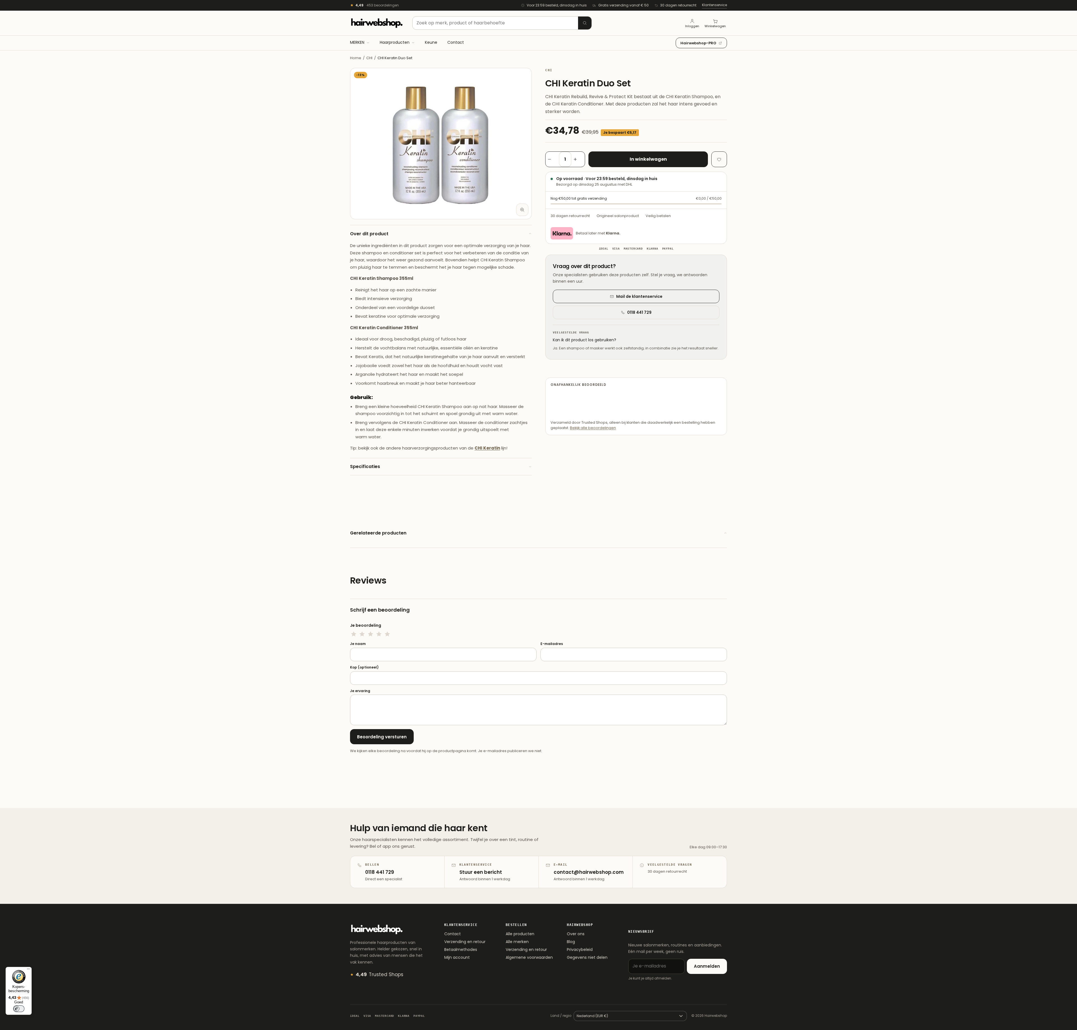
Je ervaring (360, 691)
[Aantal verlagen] (552, 159)
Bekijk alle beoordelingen (593, 427)
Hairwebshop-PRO (698, 43)
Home (355, 58)
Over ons (575, 934)
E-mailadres (551, 644)
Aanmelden (707, 966)
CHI (369, 58)
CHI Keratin (487, 448)
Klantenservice (714, 5)
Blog (571, 941)
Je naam (358, 644)
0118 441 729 (639, 312)
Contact (452, 934)
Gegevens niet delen (587, 957)
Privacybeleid (580, 949)
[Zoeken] (585, 23)
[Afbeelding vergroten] (522, 210)
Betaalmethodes (460, 949)
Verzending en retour (464, 941)
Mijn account (457, 957)
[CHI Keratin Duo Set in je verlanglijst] (719, 159)
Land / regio (561, 1015)
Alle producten (520, 934)
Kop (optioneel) (364, 667)
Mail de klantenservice (639, 296)
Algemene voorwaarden (529, 957)
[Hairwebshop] (376, 23)
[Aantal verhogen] (578, 159)
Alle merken (517, 941)
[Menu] (28, 970)
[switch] (18, 1008)
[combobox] (502, 23)
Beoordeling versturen (382, 737)
